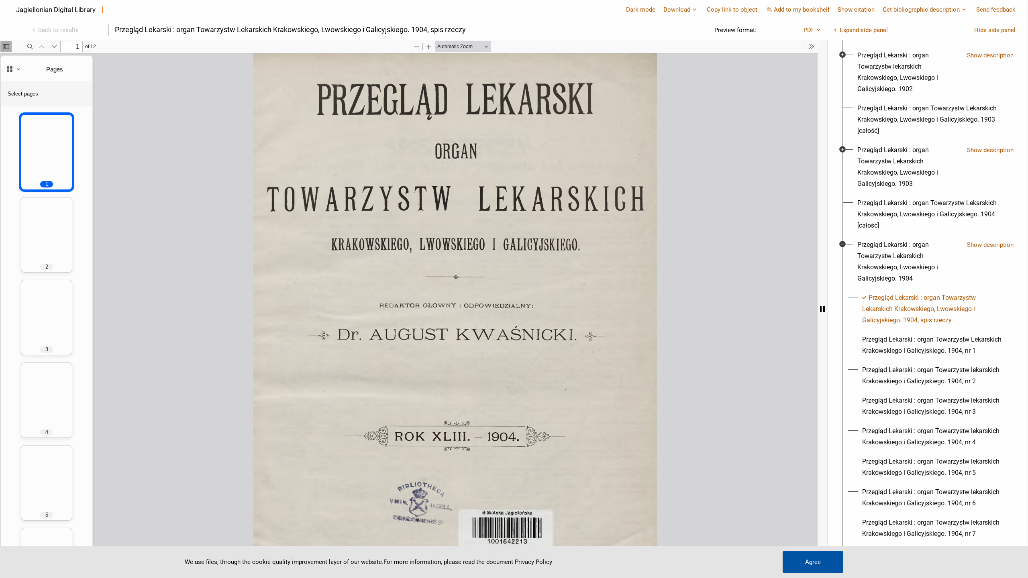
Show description (990, 55)
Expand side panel (864, 30)
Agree (813, 562)
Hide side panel (995, 30)
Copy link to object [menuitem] (732, 9)
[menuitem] (909, 72)
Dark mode (640, 9)
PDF (809, 30)
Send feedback (996, 9)
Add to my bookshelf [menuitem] (802, 9)
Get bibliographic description (921, 9)
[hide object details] (822, 309)
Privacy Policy (533, 562)
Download (676, 9)
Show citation (856, 9)
